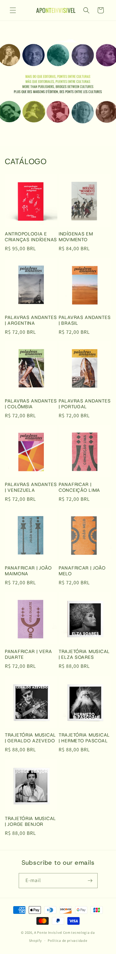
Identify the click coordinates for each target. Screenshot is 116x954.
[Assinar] (90, 880)
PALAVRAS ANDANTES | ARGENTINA (31, 320)
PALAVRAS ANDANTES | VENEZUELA (31, 487)
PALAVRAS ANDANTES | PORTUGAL (85, 404)
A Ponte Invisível (48, 932)
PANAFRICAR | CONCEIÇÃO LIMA (79, 487)
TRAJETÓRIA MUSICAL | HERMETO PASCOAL (84, 738)
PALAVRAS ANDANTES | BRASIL (85, 320)
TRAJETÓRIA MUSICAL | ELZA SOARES (84, 654)
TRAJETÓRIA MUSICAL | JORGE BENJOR (30, 821)
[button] (13, 10)
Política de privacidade (67, 940)
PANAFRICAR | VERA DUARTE (28, 654)
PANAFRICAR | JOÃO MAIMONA (28, 571)
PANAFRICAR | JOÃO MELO (82, 571)
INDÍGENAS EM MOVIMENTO (76, 237)
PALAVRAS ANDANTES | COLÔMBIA (31, 404)
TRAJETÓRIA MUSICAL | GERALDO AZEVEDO (30, 738)
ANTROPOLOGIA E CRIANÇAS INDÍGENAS (31, 237)
